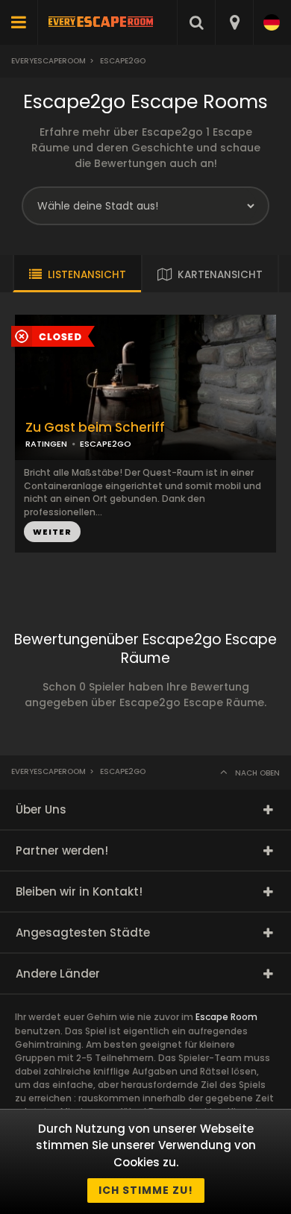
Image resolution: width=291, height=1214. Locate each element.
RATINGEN (46, 444)
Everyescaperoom (48, 60)
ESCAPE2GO (105, 444)
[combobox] (234, 22)
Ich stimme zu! (145, 1190)
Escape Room (226, 1016)
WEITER (52, 532)
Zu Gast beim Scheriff (95, 427)
